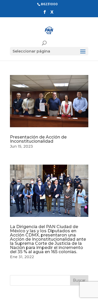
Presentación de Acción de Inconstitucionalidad (38, 139)
